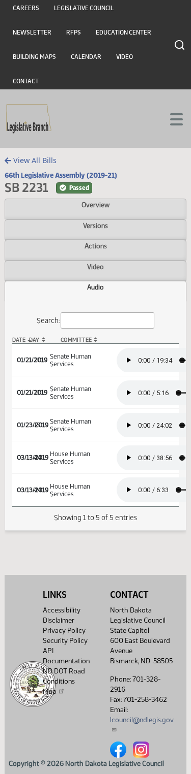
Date (18, 340)
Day (34, 340)
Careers (26, 8)
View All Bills (34, 160)
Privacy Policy (64, 630)
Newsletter (32, 32)
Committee (76, 340)
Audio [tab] (95, 287)
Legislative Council (84, 8)
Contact (26, 81)
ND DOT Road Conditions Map (64, 681)
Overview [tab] (95, 205)
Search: (48, 320)
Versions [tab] (95, 225)
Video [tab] (95, 267)
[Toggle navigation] (171, 118)
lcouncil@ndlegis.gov (142, 720)
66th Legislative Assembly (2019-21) (61, 175)
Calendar (86, 56)
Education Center (123, 32)
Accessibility (61, 610)
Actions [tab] (96, 246)
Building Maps (34, 56)
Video (124, 56)
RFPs (73, 32)
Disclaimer (58, 620)
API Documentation (66, 656)
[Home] (29, 119)
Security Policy (65, 640)
